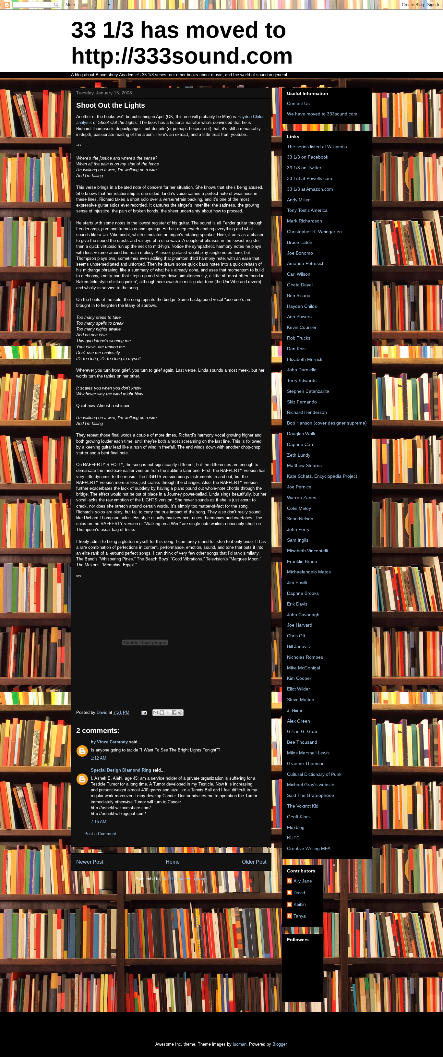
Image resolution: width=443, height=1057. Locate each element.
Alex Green (298, 721)
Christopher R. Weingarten (314, 231)
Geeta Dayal (300, 284)
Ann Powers (299, 316)
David (299, 892)
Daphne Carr (300, 444)
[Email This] (155, 712)
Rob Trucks (298, 338)
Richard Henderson (307, 412)
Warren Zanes (301, 497)
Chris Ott (296, 635)
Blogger (279, 1044)
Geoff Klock (299, 816)
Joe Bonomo (300, 253)
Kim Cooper (299, 678)
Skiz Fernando (302, 401)
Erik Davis (297, 604)
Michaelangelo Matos (309, 571)
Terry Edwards (302, 380)
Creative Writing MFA (308, 848)
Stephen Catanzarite (308, 391)
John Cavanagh (303, 614)
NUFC (293, 837)
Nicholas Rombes (305, 657)
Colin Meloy (299, 508)
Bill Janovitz (299, 646)
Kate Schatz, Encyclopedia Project (322, 476)
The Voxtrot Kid (302, 806)
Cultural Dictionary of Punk (314, 774)
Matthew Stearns (304, 465)
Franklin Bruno (302, 561)
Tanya (299, 916)
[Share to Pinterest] (180, 712)
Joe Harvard (299, 625)
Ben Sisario (298, 295)
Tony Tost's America (307, 210)
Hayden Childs (302, 306)
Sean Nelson (300, 518)
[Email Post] (144, 712)
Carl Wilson (298, 274)
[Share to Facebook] (174, 712)
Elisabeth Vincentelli (307, 550)
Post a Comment (100, 833)
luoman (239, 1044)
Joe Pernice (299, 486)
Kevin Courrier (302, 327)
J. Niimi (294, 710)
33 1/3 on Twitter (304, 167)
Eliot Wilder (298, 688)
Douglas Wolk (301, 433)
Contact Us (298, 103)
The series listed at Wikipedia (317, 146)
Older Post (254, 862)
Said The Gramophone (310, 795)
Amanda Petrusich (306, 263)
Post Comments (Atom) (184, 878)
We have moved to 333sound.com (322, 113)
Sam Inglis (297, 540)
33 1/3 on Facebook (307, 157)
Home (173, 862)
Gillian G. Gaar (302, 731)
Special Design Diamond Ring (121, 770)
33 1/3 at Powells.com (309, 178)
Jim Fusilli (297, 582)
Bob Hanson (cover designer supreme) (327, 423)
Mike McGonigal (303, 667)
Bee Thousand (302, 742)
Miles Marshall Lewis (308, 752)
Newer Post (89, 862)
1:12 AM (98, 758)
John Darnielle (302, 369)
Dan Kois (296, 348)
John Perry (298, 529)
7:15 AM (98, 821)
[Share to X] (168, 712)
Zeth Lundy (298, 455)
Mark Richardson (304, 220)
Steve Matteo (300, 699)
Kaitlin (299, 904)
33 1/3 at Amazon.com (310, 189)
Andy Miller (298, 199)
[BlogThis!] (162, 712)
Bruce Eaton (299, 242)
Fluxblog (296, 827)
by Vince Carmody (109, 741)
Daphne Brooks (303, 593)
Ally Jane (302, 880)
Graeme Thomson (306, 763)
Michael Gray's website (310, 784)
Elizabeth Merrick (304, 359)
